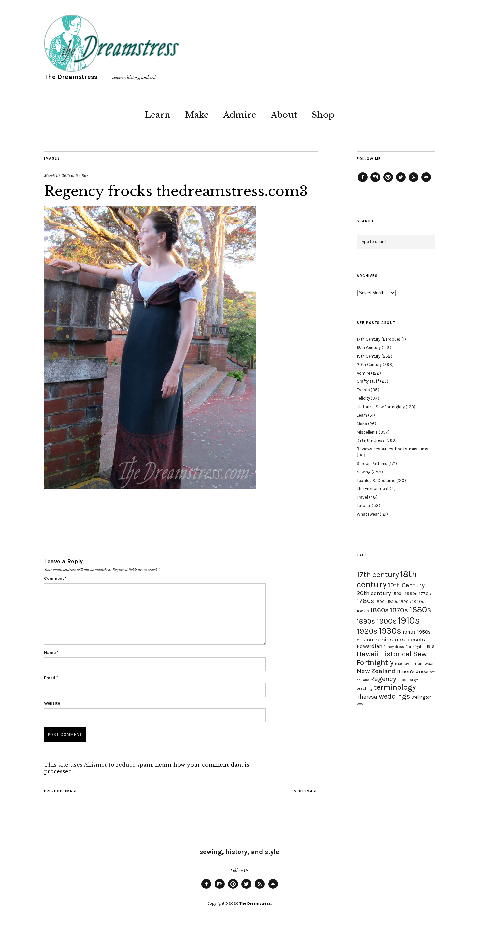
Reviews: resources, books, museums (392, 448)
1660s (411, 593)
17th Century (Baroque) (378, 339)
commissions (386, 639)
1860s (379, 610)
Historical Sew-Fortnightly (393, 658)
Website (52, 703)
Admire (239, 115)
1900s (386, 620)
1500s (398, 593)
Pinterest (388, 181)
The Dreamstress (70, 77)
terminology (395, 687)
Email (51, 677)
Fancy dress (394, 647)
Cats (361, 640)
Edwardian (369, 646)
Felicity (363, 398)
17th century (378, 574)
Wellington (421, 697)
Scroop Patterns (372, 463)
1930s (390, 631)
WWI (360, 704)
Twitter (401, 181)
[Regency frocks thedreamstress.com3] (150, 487)
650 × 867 (79, 175)
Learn (157, 115)
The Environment (373, 488)
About (284, 115)
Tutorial (364, 505)
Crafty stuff (368, 381)
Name (51, 652)
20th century (374, 593)
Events (363, 389)
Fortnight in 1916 (419, 646)
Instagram (375, 181)
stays (414, 680)
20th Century (369, 364)
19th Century (368, 356)
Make (197, 115)
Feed (413, 181)
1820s (405, 601)
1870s (399, 610)
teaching (364, 688)
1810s (393, 601)
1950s (424, 632)
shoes (403, 679)
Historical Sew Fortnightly (381, 406)
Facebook (363, 181)
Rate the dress (371, 440)
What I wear (368, 514)
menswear (424, 663)
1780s (365, 601)
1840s (418, 601)
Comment (55, 578)
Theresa (367, 696)
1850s (363, 611)
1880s (420, 610)
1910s (409, 620)
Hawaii (368, 653)
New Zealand (376, 671)
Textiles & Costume (376, 480)
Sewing (363, 472)
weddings (394, 696)
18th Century (369, 347)
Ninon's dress (412, 671)
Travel (362, 497)
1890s (366, 621)
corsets (415, 639)
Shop (323, 115)
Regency (383, 679)
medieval (404, 663)
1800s (380, 602)
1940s (409, 632)
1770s (425, 593)
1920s (367, 631)
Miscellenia (367, 432)
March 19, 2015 (57, 175)
